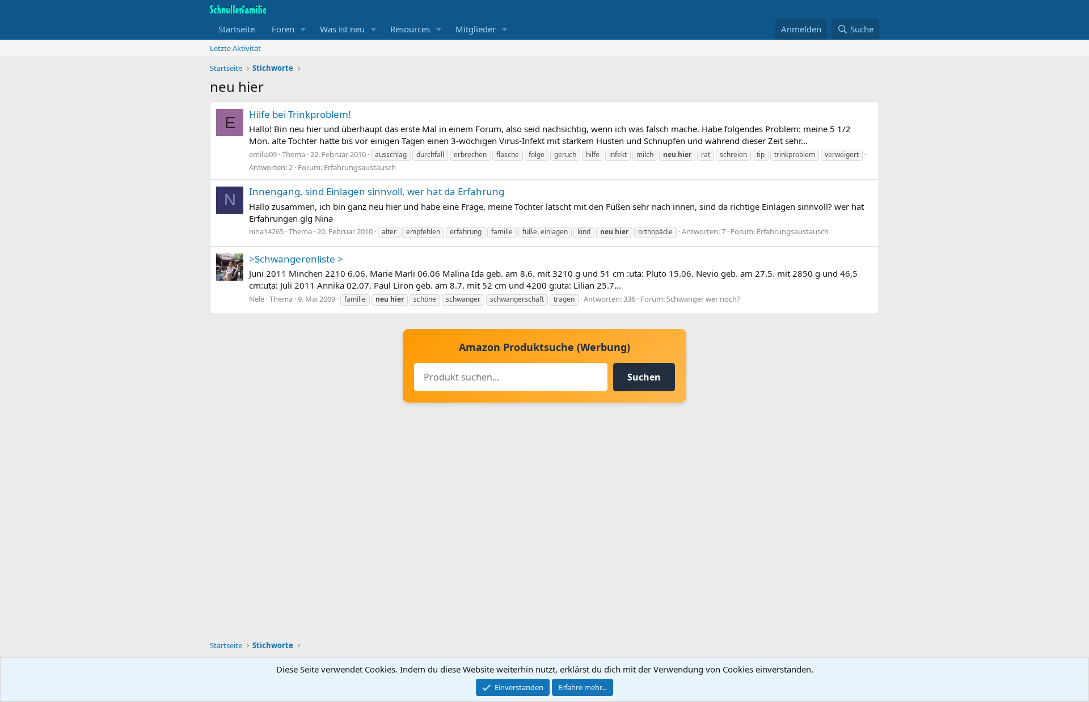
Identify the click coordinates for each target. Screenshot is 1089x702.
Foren (283, 29)
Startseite (236, 29)
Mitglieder (475, 29)
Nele (256, 299)
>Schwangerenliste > (296, 258)
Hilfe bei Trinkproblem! (300, 114)
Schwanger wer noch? (703, 299)
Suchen (644, 377)
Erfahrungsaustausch (360, 167)
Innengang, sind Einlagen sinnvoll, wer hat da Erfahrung (376, 191)
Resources (410, 29)
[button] (303, 29)
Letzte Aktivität (235, 48)
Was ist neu (342, 29)
